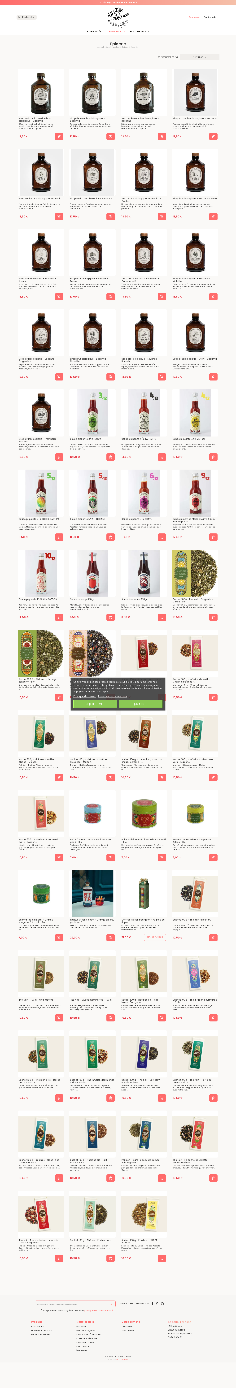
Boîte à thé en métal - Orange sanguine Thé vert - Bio (36, 921)
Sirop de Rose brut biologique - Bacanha (87, 119)
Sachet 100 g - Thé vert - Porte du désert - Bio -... (192, 1081)
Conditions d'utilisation (88, 1334)
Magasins (81, 1350)
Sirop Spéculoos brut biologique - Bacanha (140, 119)
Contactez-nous (85, 1342)
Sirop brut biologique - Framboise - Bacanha (38, 440)
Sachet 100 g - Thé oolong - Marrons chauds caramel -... (142, 760)
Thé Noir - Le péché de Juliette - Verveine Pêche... (191, 1161)
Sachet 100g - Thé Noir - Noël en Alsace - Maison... (37, 760)
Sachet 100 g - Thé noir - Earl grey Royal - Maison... (141, 1081)
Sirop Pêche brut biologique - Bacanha (40, 198)
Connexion (127, 1326)
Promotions (37, 1326)
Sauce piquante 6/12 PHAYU (137, 519)
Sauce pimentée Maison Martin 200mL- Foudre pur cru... (195, 520)
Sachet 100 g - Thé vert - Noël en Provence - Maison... (89, 760)
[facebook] (152, 1303)
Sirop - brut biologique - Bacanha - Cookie (141, 199)
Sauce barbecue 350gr (134, 599)
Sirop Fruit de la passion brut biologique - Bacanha (35, 119)
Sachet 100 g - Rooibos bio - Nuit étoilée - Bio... (88, 1161)
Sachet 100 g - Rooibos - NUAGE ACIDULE (139, 1241)
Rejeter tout (95, 704)
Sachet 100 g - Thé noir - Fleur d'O (192, 920)
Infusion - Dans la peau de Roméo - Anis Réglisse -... (142, 1161)
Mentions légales (85, 1330)
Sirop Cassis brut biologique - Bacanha (195, 118)
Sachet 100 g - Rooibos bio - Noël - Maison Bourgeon (141, 1001)
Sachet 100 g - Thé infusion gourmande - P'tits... (195, 1001)
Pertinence (200, 57)
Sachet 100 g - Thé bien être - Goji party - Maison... (38, 840)
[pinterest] (157, 1303)
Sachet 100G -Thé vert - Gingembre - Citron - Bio (194, 600)
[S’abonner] (111, 1304)
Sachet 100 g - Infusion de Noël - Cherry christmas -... (191, 680)
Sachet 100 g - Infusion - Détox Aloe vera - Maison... (193, 760)
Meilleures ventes (40, 1334)
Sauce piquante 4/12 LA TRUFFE (139, 439)
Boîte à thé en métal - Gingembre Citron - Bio (192, 840)
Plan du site (82, 1346)
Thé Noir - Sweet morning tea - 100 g (91, 1000)
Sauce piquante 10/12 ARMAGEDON (38, 599)
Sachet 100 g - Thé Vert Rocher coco (91, 1240)
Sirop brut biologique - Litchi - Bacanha (195, 359)
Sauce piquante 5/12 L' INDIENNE (87, 519)
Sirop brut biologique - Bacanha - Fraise (89, 279)
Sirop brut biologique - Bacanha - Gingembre (37, 360)
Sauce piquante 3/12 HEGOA (85, 439)
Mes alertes (128, 1330)
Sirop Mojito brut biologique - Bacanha (92, 198)
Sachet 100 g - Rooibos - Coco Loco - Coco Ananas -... (40, 1161)
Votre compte (131, 1321)
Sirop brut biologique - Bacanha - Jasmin (37, 279)
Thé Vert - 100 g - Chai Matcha (36, 1000)
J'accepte (140, 704)
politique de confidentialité (98, 1310)
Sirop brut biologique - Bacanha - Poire (195, 198)
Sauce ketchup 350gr (82, 599)
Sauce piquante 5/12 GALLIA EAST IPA (39, 519)
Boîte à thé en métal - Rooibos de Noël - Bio (144, 840)
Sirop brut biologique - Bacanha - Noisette (89, 360)
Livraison (81, 1326)
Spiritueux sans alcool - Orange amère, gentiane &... (92, 921)
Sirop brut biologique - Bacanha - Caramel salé (140, 279)
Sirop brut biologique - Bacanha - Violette (191, 279)
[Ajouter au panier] (59, 136)
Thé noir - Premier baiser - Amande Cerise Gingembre (39, 1241)
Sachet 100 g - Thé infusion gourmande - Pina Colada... (92, 1081)
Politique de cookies (84, 695)
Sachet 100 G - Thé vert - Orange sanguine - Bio (38, 680)
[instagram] (162, 1303)
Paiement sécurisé (86, 1338)
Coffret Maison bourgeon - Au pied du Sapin (143, 921)
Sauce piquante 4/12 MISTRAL (189, 439)
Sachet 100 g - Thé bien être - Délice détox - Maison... (39, 1081)
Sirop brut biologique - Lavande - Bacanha (140, 360)
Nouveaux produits (41, 1330)
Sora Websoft (122, 1359)
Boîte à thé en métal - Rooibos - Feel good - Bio (91, 840)
